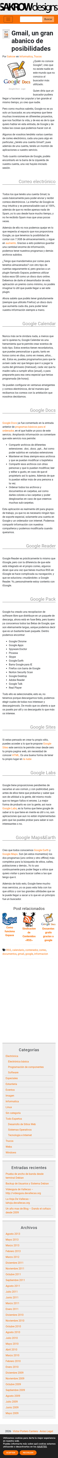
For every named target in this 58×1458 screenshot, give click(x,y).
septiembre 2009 (15, 1390)
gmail (21, 953)
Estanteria (11, 1084)
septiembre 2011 (15, 1280)
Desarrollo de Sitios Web (22, 1124)
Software (13, 1072)
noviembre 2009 (15, 1378)
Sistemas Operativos (20, 1129)
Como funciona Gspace (10, 931)
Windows (11, 1152)
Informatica (26, 56)
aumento (11, 243)
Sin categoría (13, 1113)
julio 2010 (12, 1338)
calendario (18, 950)
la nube (27, 759)
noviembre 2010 (15, 1320)
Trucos (38, 56)
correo (42, 950)
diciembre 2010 (15, 1314)
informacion (41, 953)
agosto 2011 (13, 1285)
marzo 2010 (12, 1355)
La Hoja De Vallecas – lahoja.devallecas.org (18, 1200)
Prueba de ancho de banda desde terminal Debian (25, 1175)
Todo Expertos (14, 1118)
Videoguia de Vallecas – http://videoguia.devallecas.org (23, 1191)
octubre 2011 (13, 1274)
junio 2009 (12, 1407)
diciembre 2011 (15, 1262)
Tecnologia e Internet (20, 1135)
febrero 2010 (13, 1361)
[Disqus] (29, 1001)
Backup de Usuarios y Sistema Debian (27, 1183)
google (29, 953)
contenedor (31, 950)
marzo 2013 (12, 1245)
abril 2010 (11, 1349)
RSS (8, 950)
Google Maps (10, 854)
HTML (15, 755)
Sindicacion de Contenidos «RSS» (29, 934)
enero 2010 (12, 1366)
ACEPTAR (10, 1452)
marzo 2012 (12, 1257)
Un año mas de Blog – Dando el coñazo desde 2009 (28, 1210)
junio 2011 (12, 1297)
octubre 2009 (13, 1384)
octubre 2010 (13, 1326)
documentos (9, 953)
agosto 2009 (13, 1395)
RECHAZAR (28, 1452)
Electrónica (12, 1056)
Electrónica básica (18, 1061)
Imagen (10, 1095)
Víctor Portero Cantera (25, 1431)
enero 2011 (12, 1309)
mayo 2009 (12, 1413)
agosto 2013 (13, 1233)
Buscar (48, 19)
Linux (9, 1107)
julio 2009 (12, 1401)
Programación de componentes (26, 1067)
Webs (9, 1146)
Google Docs (9, 422)
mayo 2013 (12, 1239)
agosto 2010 (13, 1332)
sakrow (11, 56)
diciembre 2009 (15, 1372)
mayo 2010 (12, 1343)
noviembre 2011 (15, 1268)
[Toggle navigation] (8, 19)
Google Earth (41, 850)
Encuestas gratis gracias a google (48, 934)
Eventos (10, 1089)
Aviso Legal (46, 1431)
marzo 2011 (12, 1303)
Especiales (12, 1078)
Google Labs (9, 808)
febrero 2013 (13, 1251)
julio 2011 (12, 1291)
